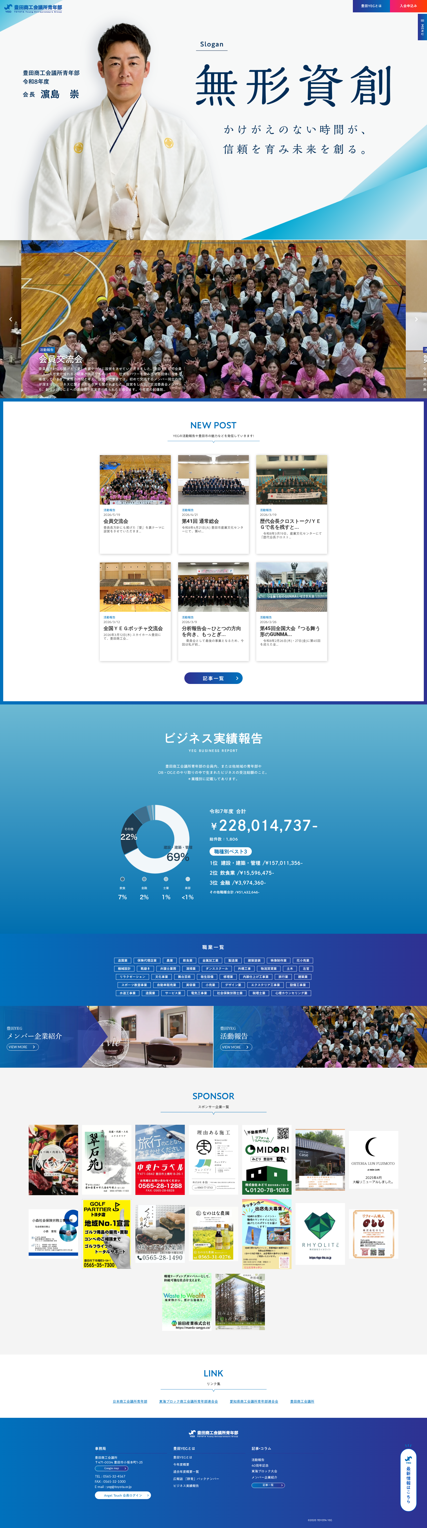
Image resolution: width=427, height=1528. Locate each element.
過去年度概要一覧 (186, 1472)
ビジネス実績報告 (186, 1486)
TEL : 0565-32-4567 (110, 1476)
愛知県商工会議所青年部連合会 (254, 1401)
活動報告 (258, 1460)
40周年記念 (260, 1465)
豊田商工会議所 (302, 1401)
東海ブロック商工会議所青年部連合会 (188, 1401)
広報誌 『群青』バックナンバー (196, 1479)
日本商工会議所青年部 (130, 1401)
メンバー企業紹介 (264, 1477)
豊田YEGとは (182, 1457)
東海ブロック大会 (264, 1471)
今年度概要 (181, 1465)
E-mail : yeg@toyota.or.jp (113, 1487)
